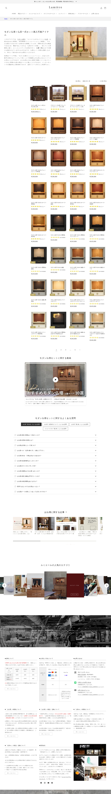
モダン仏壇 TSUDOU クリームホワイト (58, 300)
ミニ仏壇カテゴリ (36, 594)
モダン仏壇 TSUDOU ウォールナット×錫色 (97, 138)
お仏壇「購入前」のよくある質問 (31, 424)
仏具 (46, 39)
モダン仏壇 (21, 39)
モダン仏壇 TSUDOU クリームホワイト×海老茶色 (38, 333)
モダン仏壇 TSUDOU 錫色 (57, 267)
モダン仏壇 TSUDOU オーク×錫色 (58, 203)
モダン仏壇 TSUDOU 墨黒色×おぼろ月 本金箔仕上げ (58, 333)
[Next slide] (106, 585)
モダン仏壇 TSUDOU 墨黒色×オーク (97, 235)
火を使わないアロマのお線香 (22, 593)
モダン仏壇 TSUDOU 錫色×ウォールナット (77, 268)
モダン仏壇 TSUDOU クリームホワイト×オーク (97, 300)
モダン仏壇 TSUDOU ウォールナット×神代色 (38, 171)
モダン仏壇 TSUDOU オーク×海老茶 (97, 203)
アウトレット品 (74, 594)
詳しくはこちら (11, 688)
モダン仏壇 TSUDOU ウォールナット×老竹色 (77, 171)
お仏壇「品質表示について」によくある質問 (55, 424)
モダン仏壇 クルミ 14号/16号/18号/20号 (38, 106)
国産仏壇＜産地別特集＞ (89, 593)
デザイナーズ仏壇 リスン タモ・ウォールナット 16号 (77, 106)
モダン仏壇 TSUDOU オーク (38, 137)
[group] (23, 526)
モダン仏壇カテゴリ (55, 596)
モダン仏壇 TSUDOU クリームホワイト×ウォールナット (77, 300)
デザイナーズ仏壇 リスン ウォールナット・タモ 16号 (58, 106)
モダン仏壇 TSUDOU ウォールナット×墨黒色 (77, 138)
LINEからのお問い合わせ (84, 682)
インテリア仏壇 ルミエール (57, 791)
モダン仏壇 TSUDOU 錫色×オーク (97, 268)
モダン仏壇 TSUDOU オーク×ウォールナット (97, 171)
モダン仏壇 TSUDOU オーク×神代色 (77, 203)
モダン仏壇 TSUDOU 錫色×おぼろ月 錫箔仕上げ (77, 333)
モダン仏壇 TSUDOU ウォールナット (97, 106)
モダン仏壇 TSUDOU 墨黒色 (58, 235)
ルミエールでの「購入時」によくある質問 (55, 428)
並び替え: (78, 81)
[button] (6, 8)
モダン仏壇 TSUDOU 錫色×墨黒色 (38, 300)
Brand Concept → (38, 640)
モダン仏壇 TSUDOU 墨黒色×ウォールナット (77, 235)
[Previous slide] (4, 585)
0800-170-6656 (82, 674)
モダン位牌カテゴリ (100, 592)
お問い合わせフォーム (84, 690)
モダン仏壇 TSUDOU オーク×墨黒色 (38, 203)
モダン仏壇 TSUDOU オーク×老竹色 (38, 235)
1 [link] (56, 350)
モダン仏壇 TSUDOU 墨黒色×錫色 (38, 268)
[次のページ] (80, 350)
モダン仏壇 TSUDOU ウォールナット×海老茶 (58, 171)
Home (5, 18)
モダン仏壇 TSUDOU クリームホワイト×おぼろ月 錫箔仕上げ (97, 334)
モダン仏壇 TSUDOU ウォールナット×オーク (58, 138)
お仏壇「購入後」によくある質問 (79, 424)
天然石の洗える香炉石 (11, 592)
